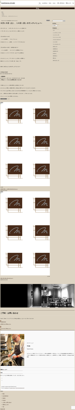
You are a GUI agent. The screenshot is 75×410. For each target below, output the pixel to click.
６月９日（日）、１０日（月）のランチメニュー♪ (9, 189)
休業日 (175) (55, 46)
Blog (3, 393)
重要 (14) (54, 58)
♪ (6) (53, 30)
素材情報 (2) (55, 55)
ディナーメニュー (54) (57, 37)
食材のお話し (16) (56, 60)
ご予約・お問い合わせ (7, 402)
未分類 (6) (54, 53)
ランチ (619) (55, 41)
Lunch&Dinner (5, 395)
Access (4, 400)
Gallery (4, 398)
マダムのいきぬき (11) (57, 39)
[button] (37, 323)
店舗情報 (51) (55, 48)
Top (3, 406)
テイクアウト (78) (56, 34)
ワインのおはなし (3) (56, 44)
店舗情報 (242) (55, 51)
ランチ (48, 20)
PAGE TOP (2, 409)
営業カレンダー (6, 404)
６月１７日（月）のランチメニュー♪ (6, 278)
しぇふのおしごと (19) (57, 32)
